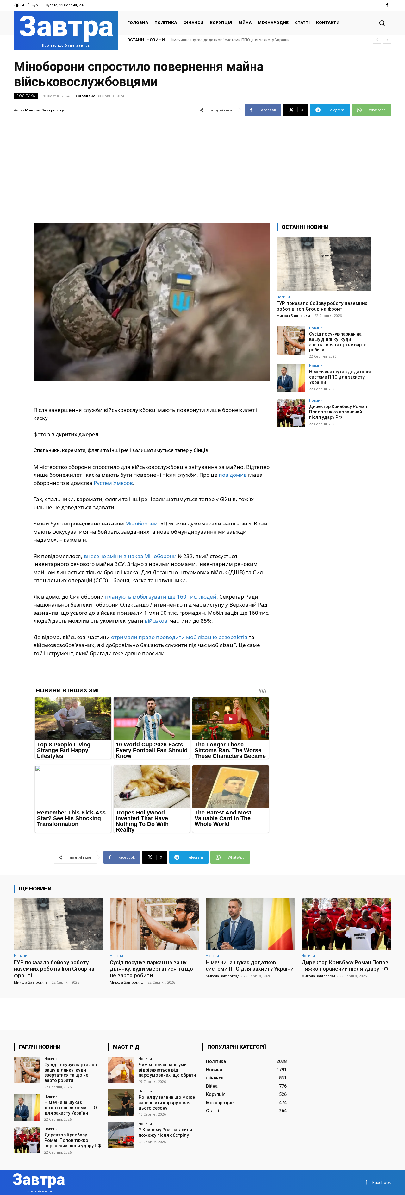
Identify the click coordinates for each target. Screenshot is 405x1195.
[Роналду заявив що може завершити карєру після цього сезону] (121, 1102)
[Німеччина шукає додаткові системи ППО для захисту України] (291, 378)
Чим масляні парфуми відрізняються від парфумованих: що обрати (167, 1070)
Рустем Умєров (113, 483)
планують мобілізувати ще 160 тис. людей (160, 596)
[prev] (377, 40)
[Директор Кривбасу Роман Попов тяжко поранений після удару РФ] (291, 413)
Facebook (381, 1182)
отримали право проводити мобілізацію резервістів (179, 637)
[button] (382, 23)
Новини (283, 297)
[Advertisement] (202, 166)
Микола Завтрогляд (45, 110)
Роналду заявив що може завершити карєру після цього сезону (167, 1102)
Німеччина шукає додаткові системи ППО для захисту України (340, 377)
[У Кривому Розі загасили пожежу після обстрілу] (121, 1135)
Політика (25, 95)
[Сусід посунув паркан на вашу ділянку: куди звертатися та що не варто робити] (291, 340)
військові (157, 620)
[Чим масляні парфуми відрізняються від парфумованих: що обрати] (121, 1070)
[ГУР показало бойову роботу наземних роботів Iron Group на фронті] (324, 264)
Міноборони (141, 523)
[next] (387, 40)
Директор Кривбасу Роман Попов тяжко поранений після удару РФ (235, 39)
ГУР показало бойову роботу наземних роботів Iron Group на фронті (322, 306)
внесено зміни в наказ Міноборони (130, 556)
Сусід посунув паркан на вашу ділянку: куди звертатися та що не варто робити (338, 341)
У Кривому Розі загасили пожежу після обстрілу (165, 1132)
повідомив (233, 474)
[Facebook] (387, 5)
